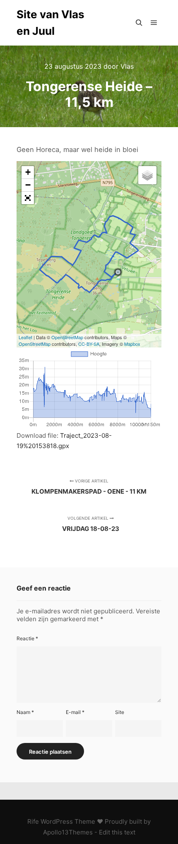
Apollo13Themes (68, 832)
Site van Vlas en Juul (50, 22)
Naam (25, 712)
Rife (33, 821)
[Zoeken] (139, 22)
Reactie (27, 638)
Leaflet (25, 337)
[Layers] (147, 175)
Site (119, 712)
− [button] (28, 185)
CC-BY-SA (88, 343)
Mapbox (132, 343)
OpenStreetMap (67, 337)
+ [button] (28, 172)
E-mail (75, 712)
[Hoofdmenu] (154, 22)
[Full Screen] (28, 198)
